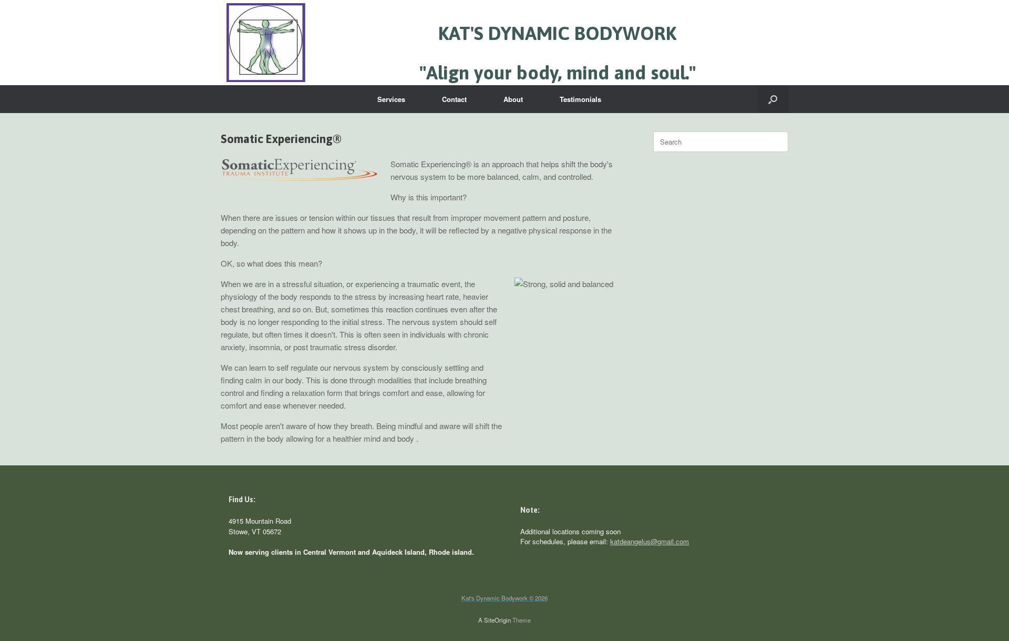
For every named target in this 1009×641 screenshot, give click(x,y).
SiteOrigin (497, 620)
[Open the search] (772, 99)
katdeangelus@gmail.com (649, 541)
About (513, 99)
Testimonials (580, 99)
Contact (454, 99)
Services (391, 99)
